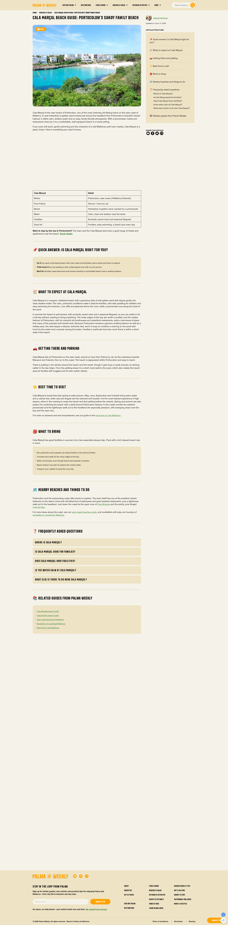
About (126, 886)
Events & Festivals (156, 899)
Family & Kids (154, 903)
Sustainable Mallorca (182, 899)
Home (35, 12)
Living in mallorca (156, 908)
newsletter (216, 920)
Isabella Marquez (160, 18)
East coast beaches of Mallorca (50, 619)
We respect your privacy (96, 909)
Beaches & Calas (45, 12)
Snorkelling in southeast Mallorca (51, 624)
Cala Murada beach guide (48, 611)
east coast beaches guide (84, 512)
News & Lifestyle (180, 903)
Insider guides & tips (182, 886)
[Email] (161, 133)
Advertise (128, 890)
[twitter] (75, 876)
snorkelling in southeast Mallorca (48, 515)
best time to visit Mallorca (108, 415)
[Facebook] (152, 133)
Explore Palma (129, 903)
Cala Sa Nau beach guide (48, 615)
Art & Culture (179, 890)
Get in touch (129, 895)
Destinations (129, 908)
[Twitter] (157, 133)
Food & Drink (154, 886)
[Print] (148, 133)
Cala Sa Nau (39, 507)
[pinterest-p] (81, 876)
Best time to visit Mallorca (48, 628)
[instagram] (86, 876)
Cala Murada (103, 504)
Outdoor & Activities (157, 895)
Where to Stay (179, 895)
